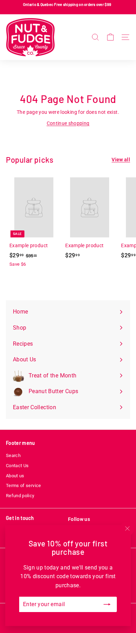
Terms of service (23, 485)
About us (15, 475)
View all (121, 159)
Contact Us (17, 465)
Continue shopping (68, 123)
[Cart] (110, 37)
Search (13, 455)
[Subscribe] (107, 604)
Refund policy (20, 495)
